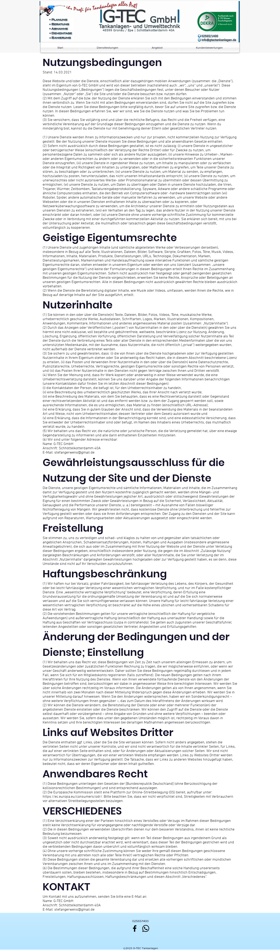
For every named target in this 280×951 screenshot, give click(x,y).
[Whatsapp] (145, 928)
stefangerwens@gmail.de (74, 452)
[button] (217, 21)
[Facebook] (134, 928)
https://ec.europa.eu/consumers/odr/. (73, 797)
